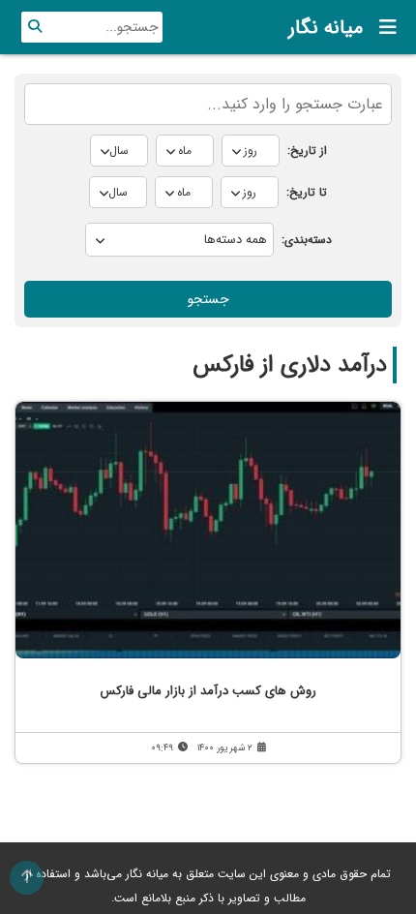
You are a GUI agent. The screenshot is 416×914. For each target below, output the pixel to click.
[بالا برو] (27, 878)
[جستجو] (34, 27)
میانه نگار (325, 28)
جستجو (208, 299)
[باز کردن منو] (382, 27)
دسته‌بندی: (307, 239)
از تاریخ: (307, 150)
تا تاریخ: (306, 192)
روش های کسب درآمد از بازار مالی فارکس (208, 691)
